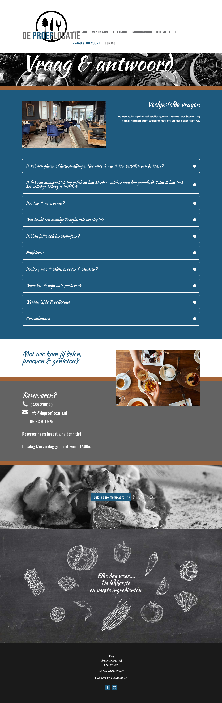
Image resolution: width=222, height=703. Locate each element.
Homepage (80, 32)
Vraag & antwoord (86, 43)
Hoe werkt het (167, 32)
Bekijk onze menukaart (109, 497)
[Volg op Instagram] (114, 687)
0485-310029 (37, 404)
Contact (111, 43)
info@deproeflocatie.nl (44, 413)
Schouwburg (142, 32)
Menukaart (100, 32)
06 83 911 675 (41, 421)
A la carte (120, 32)
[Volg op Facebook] (107, 687)
